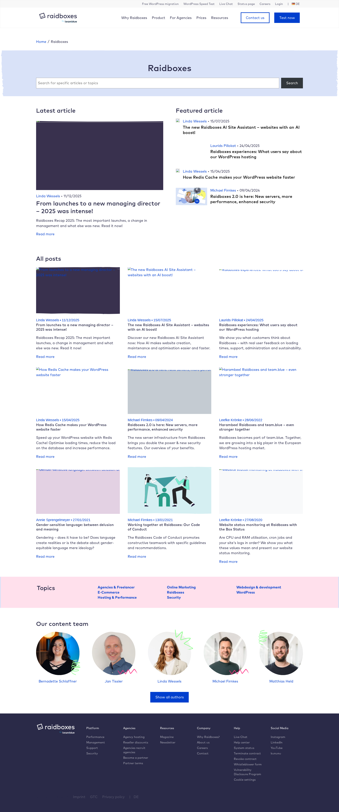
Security (174, 597)
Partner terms (133, 763)
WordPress (245, 592)
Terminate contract (247, 753)
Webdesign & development (258, 587)
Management (95, 742)
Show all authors (169, 697)
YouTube (276, 748)
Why (134, 17)
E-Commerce (108, 592)
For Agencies (181, 17)
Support (92, 748)
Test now (287, 17)
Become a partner (135, 757)
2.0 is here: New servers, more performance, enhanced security (251, 199)
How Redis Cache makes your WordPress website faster (239, 177)
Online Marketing (181, 587)
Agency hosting (134, 737)
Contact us (255, 17)
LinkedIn (276, 742)
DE (136, 797)
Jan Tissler (114, 681)
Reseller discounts (135, 742)
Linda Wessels (48, 196)
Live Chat (240, 737)
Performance (95, 737)
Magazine (167, 737)
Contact (203, 753)
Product (158, 17)
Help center (242, 742)
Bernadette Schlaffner (58, 681)
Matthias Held (281, 681)
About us (203, 742)
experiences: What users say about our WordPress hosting (256, 154)
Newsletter (167, 742)
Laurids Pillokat (223, 145)
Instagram (278, 737)
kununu (276, 753)
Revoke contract (245, 759)
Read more (45, 234)
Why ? (208, 737)
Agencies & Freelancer (116, 587)
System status (244, 748)
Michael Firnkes (223, 190)
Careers (202, 748)
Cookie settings (245, 779)
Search (292, 83)
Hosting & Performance (117, 597)
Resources (219, 17)
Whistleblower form (248, 764)
